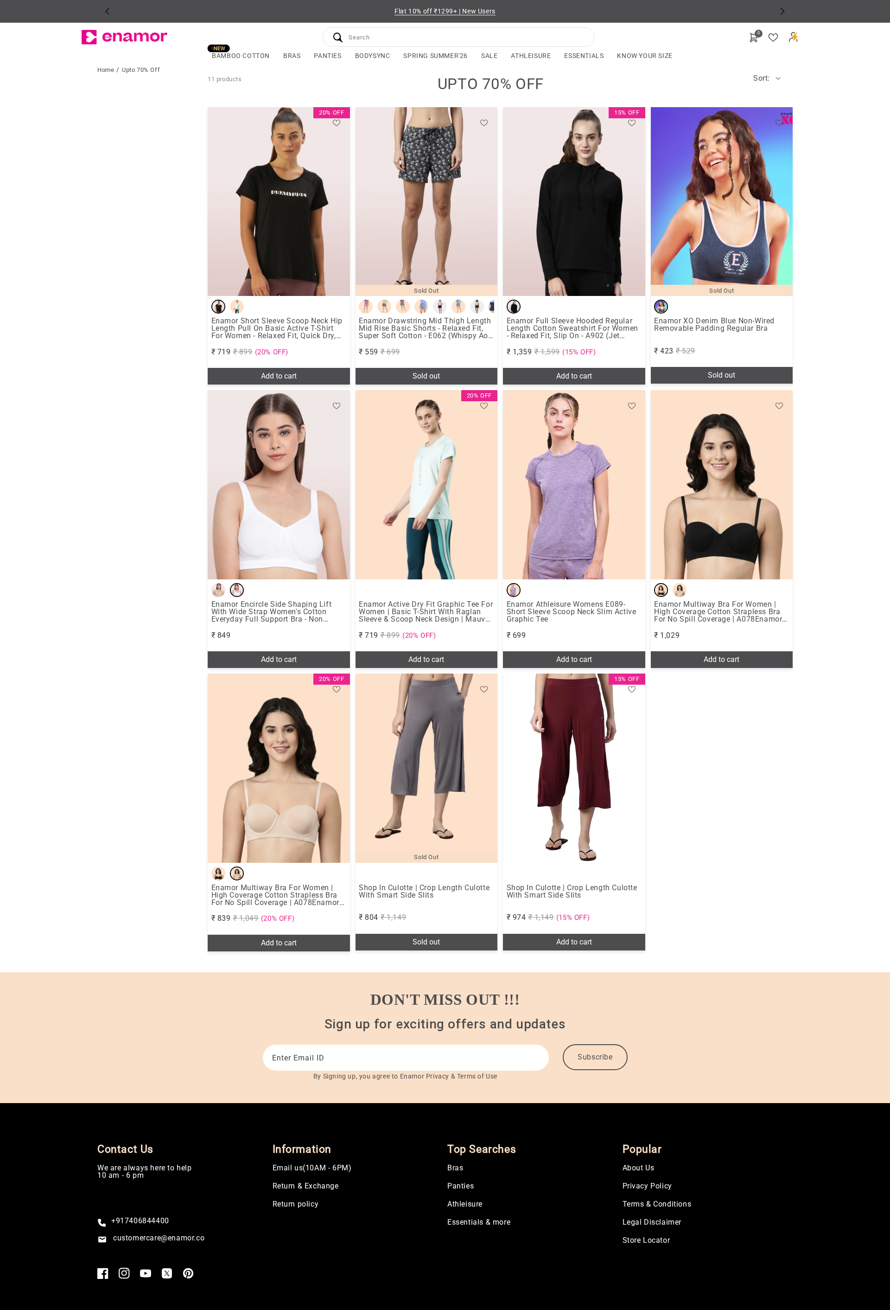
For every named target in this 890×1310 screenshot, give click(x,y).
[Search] (338, 37)
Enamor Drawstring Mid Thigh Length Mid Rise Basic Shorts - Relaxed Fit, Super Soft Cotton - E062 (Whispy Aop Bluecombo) (426, 328)
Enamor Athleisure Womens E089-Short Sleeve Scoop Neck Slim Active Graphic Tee (571, 612)
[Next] (782, 11)
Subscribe (595, 1057)
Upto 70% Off (141, 69)
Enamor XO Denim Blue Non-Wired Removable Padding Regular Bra (714, 325)
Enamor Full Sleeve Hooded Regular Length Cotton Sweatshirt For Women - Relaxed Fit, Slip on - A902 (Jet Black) (572, 328)
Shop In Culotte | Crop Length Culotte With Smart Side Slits (424, 891)
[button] (292, 56)
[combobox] (459, 36)
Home (105, 69)
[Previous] (107, 11)
